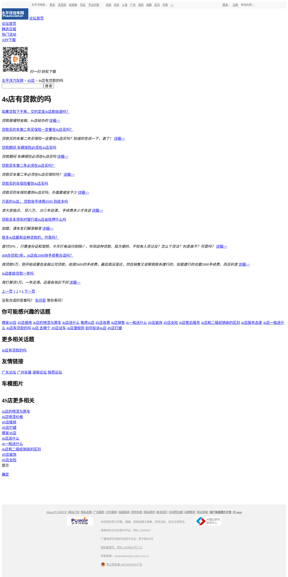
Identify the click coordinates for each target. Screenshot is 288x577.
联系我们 (162, 512)
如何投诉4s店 (95, 328)
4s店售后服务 (189, 323)
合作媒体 (111, 512)
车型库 (62, 5)
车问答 (40, 300)
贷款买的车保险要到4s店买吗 (25, 183)
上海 (124, 5)
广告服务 (99, 512)
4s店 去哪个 (41, 328)
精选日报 (9, 29)
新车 (52, 5)
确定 (5, 474)
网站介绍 (73, 512)
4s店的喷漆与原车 (47, 323)
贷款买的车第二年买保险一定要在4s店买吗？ (37, 129)
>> (172, 5)
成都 (149, 5)
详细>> (54, 121)
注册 (235, 5)
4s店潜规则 (75, 328)
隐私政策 (86, 512)
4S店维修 (24, 323)
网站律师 (149, 512)
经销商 (73, 5)
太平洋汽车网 (12, 80)
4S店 (31, 80)
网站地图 (202, 512)
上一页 (7, 291)
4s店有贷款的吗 (18, 328)
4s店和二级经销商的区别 (220, 323)
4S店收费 (102, 323)
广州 (132, 5)
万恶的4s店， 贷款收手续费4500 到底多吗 (35, 201)
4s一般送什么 (136, 323)
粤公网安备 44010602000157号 (124, 564)
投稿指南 (124, 512)
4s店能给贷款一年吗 (18, 273)
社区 (83, 5)
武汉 (157, 5)
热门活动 (9, 34)
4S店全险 (170, 323)
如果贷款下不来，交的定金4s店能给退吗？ (36, 112)
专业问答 (93, 5)
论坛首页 (36, 18)
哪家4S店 (9, 323)
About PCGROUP (56, 512)
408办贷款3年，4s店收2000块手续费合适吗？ (37, 255)
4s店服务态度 (251, 323)
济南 (165, 5)
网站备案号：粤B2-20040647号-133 (121, 547)
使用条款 (136, 512)
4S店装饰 (155, 323)
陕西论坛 (55, 372)
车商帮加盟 (176, 512)
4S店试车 (58, 328)
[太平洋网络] (79, 524)
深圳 (141, 5)
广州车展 (24, 372)
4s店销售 (118, 323)
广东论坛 (9, 372)
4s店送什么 (71, 323)
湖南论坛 (39, 372)
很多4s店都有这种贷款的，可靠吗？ (30, 237)
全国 (108, 5)
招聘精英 (189, 512)
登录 (225, 5)
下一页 (29, 291)
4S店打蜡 (114, 328)
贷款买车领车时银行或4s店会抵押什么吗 (34, 219)
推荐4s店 (87, 323)
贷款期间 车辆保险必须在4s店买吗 (29, 147)
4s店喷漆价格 (12, 417)
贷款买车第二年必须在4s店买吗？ (28, 165)
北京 (116, 5)
